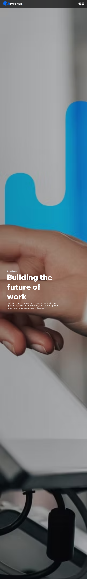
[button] (81, 4)
